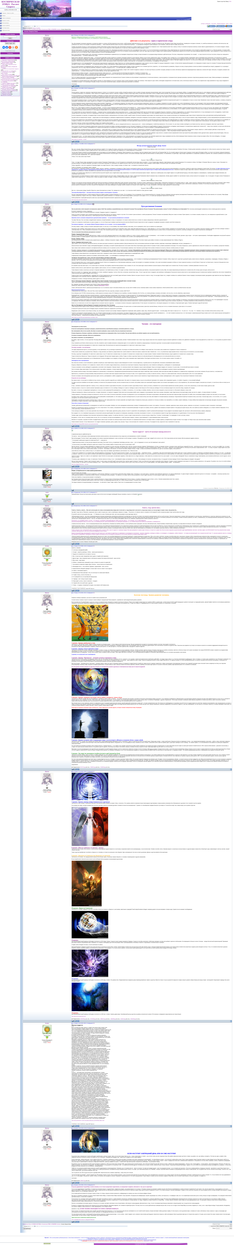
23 (96, 492)
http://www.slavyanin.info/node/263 (79, 199)
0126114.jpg (123, 1018)
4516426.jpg (133, 1018)
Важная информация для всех (9, 76)
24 (96, 505)
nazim (47, 492)
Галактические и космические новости (10, 75)
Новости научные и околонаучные (9, 79)
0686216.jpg (103, 1018)
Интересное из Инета (7, 72)
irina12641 (38, 28)
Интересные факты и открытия (9, 78)
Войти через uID (10, 43)
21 (94, 428)
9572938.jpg (93, 1018)
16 (94, 35)
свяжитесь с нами (148, 1240)
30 (94, 1185)
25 (94, 546)
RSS (230, 1)
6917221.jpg (83, 767)
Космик (47, 546)
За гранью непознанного (8, 80)
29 (94, 1128)
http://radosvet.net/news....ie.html (79, 139)
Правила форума (221, 23)
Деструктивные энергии (7, 62)
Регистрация (184, 19)
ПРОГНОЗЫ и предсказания (7, 61)
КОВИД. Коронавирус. (7, 87)
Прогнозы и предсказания (8, 60)
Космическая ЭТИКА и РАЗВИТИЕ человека (51, 29)
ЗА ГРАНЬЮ (4, 82)
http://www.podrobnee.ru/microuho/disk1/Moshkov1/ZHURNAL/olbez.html (88, 1120)
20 (96, 321)
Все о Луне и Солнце (7, 74)
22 (96, 468)
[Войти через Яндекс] (10, 47)
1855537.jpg (83, 1180)
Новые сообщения (206, 23)
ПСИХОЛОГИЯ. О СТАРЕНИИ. (8, 71)
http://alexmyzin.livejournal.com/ (79, 1016)
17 (94, 88)
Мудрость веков (6, 91)
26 (94, 592)
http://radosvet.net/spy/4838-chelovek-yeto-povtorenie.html (85, 424)
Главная (178, 19)
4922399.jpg (83, 1018)
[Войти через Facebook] (6, 47)
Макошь (34, 28)
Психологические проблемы (8, 85)
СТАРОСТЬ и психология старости (10, 68)
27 (94, 771)
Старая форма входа (10, 50)
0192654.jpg (103, 767)
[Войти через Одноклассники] (16, 47)
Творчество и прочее (6, 92)
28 (94, 1023)
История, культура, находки (8, 89)
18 (94, 143)
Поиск (227, 23)
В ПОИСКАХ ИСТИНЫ (36, 29)
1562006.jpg (113, 1018)
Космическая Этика (27, 29)
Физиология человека (6, 95)
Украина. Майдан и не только (9, 83)
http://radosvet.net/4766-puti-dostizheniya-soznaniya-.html (84, 317)
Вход (188, 19)
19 (93, 204)
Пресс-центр (4, 73)
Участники (213, 23)
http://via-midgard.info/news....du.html (80, 464)
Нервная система (6, 94)
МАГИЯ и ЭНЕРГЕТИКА (6, 63)
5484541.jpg (93, 767)
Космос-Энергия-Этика (66, 29)
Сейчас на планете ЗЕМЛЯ (7, 77)
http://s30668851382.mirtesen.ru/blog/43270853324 (83, 1219)
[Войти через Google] (13, 47)
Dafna (47, 468)
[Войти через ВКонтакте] (3, 47)
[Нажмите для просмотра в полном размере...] (90, 640)
